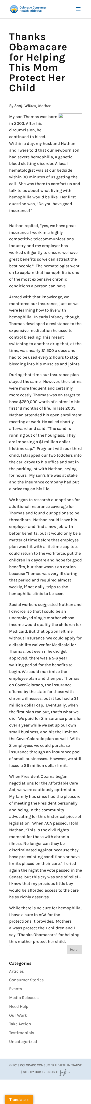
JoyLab (65, 1072)
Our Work (18, 1015)
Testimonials (21, 1032)
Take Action (20, 1023)
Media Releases (23, 997)
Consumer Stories (26, 979)
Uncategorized (23, 1041)
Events (15, 988)
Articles (16, 971)
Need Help (18, 1006)
